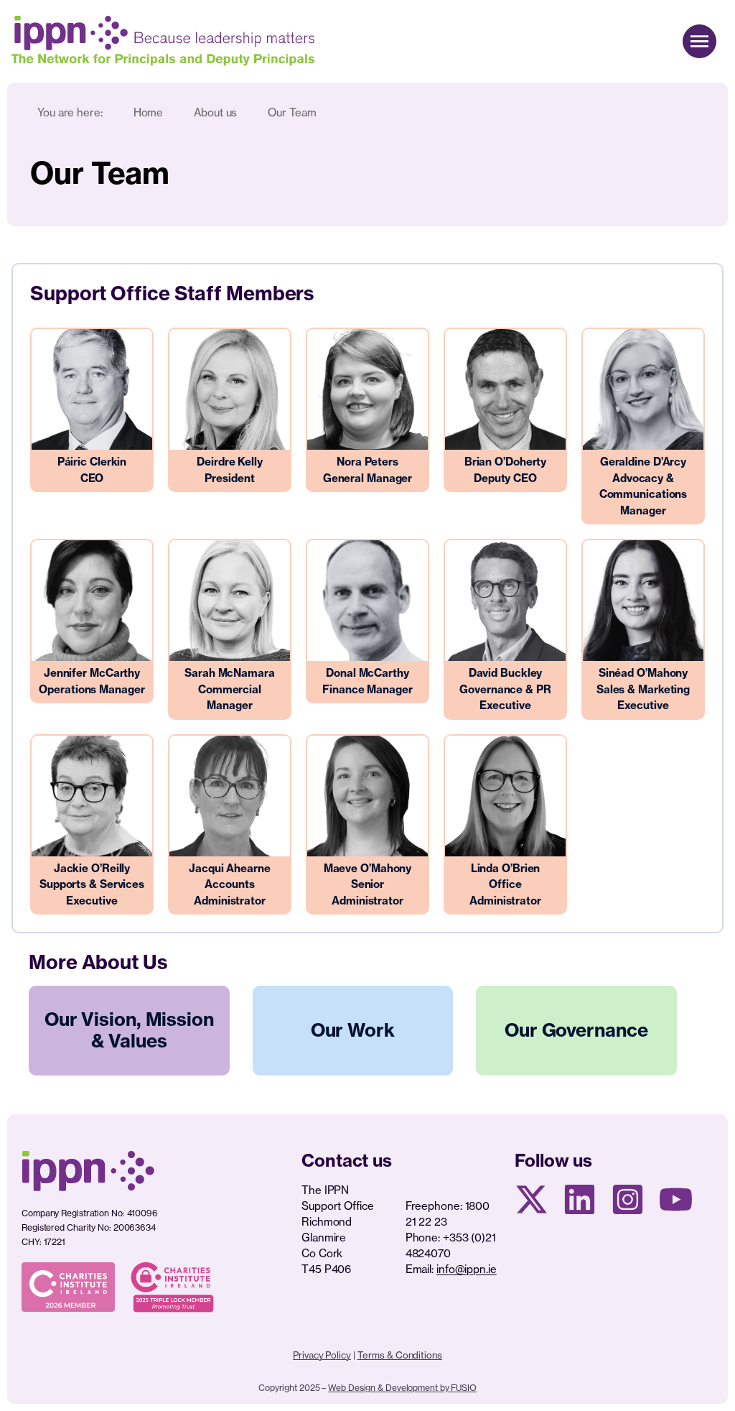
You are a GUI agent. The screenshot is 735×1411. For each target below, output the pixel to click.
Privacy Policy (322, 1355)
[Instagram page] (628, 1199)
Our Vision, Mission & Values (129, 1030)
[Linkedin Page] (579, 1199)
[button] (699, 41)
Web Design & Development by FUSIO (402, 1387)
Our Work (353, 1030)
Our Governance (576, 1030)
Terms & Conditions (399, 1355)
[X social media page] (531, 1199)
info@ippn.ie (466, 1269)
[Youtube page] (676, 1199)
